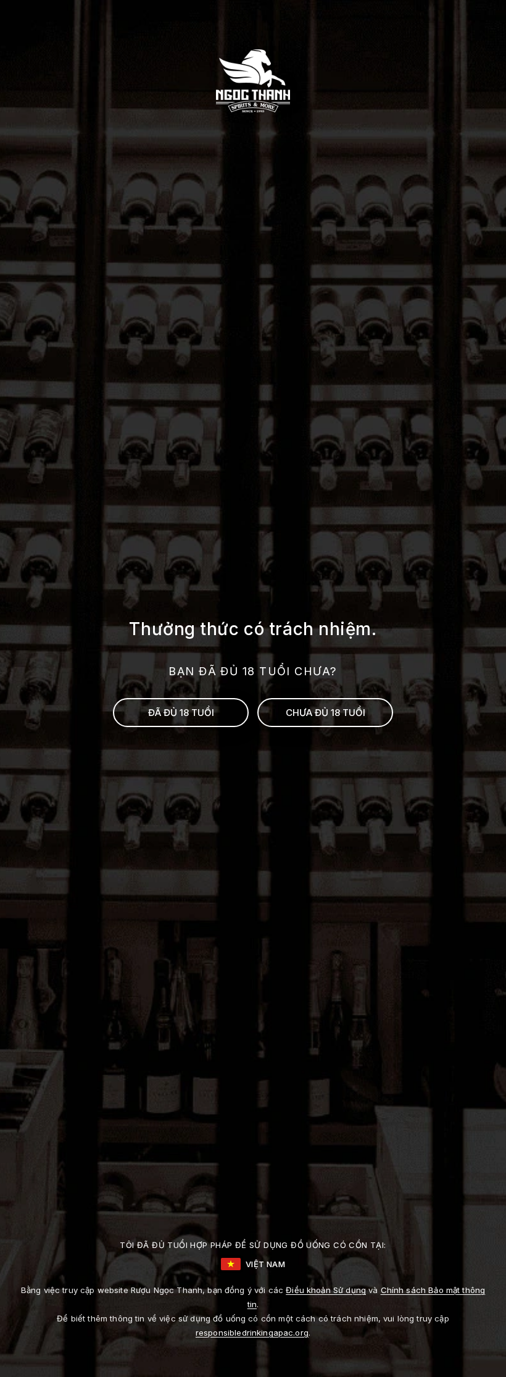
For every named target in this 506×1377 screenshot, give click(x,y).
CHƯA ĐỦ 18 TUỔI (325, 712)
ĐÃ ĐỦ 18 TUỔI (181, 712)
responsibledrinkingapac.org (252, 1332)
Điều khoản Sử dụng (326, 1290)
